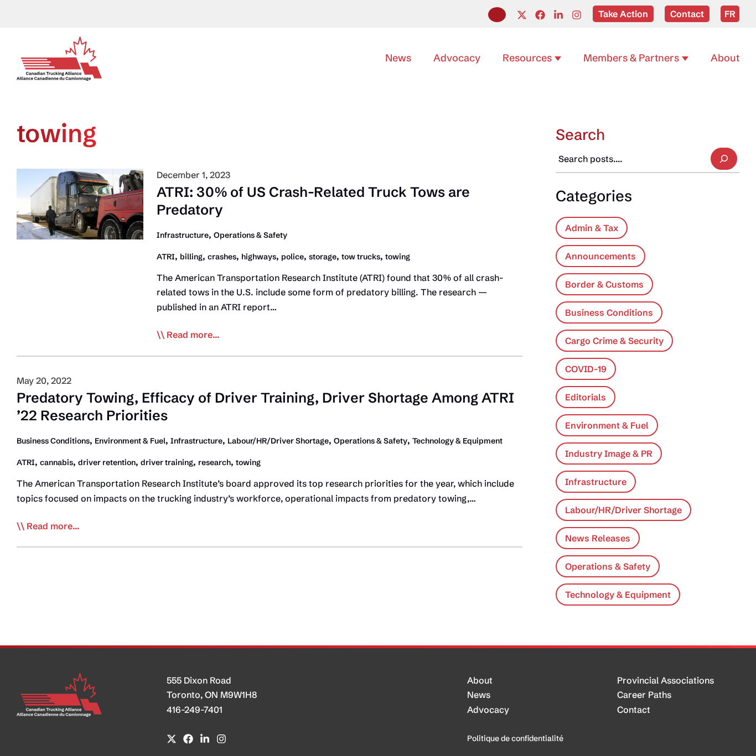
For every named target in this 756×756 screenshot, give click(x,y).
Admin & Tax (591, 227)
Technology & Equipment (457, 441)
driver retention (107, 462)
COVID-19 (586, 368)
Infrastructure (183, 235)
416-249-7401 (194, 709)
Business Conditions (53, 441)
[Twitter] (522, 15)
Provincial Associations (665, 680)
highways (258, 257)
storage (322, 257)
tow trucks (360, 257)
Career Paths (644, 694)
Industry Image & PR (609, 453)
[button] (497, 14)
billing (191, 257)
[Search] (724, 159)
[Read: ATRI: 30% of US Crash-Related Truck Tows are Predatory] (80, 202)
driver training (167, 462)
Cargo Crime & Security (614, 340)
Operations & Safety (250, 235)
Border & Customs (604, 284)
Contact (633, 709)
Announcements (600, 256)
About (480, 680)
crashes (222, 257)
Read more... (193, 335)
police (292, 257)
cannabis (56, 462)
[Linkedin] (558, 15)
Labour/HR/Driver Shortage (278, 441)
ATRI (166, 257)
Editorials (585, 397)
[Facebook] (540, 15)
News (478, 694)
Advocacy (488, 709)
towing (397, 257)
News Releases (597, 538)
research (214, 462)
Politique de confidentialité (515, 738)
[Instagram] (577, 15)
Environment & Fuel (130, 441)
